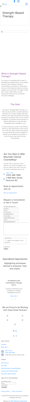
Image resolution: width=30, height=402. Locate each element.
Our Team (4, 365)
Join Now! (4, 387)
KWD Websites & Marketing (18, 401)
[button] (26, 4)
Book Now (4, 347)
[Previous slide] (12, 299)
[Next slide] (15, 299)
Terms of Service (17, 391)
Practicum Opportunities (8, 374)
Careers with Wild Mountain (9, 371)
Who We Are (5, 363)
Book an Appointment (10, 193)
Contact (3, 344)
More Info (13, 296)
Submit (6, 248)
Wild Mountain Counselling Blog (10, 368)
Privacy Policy (5, 391)
